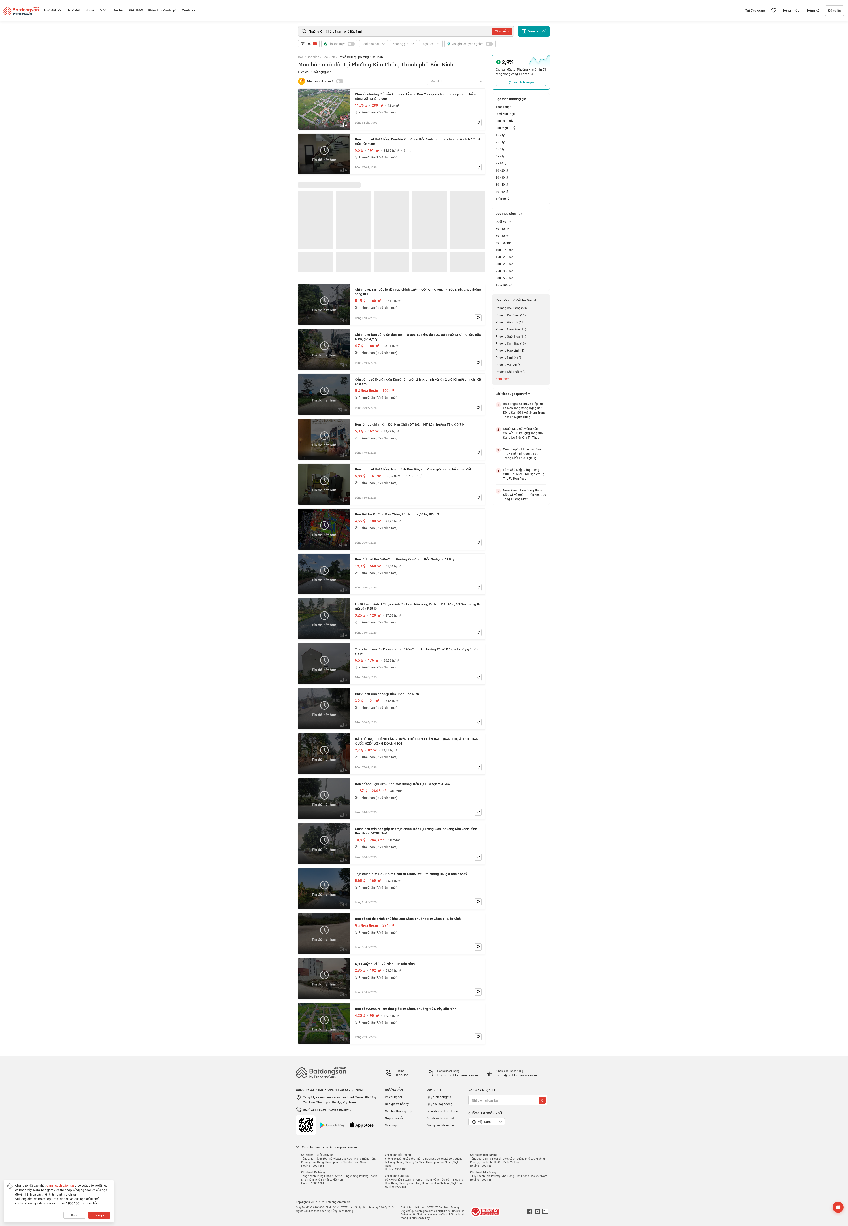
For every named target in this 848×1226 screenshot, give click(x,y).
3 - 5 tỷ (500, 149)
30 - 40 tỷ (502, 184)
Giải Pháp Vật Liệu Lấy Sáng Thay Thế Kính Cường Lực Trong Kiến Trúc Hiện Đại (523, 453)
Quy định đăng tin (439, 1097)
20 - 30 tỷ (502, 177)
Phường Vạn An (509, 364)
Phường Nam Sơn (511, 329)
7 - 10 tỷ (501, 163)
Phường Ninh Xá (509, 357)
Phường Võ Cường (511, 308)
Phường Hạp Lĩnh (510, 350)
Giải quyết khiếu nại (440, 1125)
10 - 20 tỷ (502, 170)
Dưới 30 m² (503, 221)
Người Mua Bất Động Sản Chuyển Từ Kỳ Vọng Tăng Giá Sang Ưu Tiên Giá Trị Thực (523, 432)
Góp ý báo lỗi (394, 1118)
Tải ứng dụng (755, 11)
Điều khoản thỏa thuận (442, 1111)
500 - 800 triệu (505, 121)
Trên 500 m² (504, 285)
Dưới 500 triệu (505, 114)
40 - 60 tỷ (502, 191)
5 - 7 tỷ (500, 156)
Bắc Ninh (313, 57)
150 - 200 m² (504, 257)
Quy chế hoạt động (439, 1104)
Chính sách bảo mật (440, 1118)
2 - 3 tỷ (500, 142)
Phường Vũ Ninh (510, 322)
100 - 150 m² (504, 250)
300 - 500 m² (504, 278)
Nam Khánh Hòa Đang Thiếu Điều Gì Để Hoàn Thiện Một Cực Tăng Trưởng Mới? (524, 494)
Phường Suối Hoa (511, 336)
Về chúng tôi (393, 1097)
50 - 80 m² (502, 236)
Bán (301, 57)
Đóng (74, 1215)
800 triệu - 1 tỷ (505, 128)
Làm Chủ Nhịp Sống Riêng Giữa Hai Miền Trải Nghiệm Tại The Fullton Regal (524, 474)
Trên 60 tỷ (502, 198)
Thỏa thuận (503, 107)
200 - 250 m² (504, 264)
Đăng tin (834, 11)
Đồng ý (99, 1215)
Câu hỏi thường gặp (398, 1111)
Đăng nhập (791, 11)
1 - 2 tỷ (500, 135)
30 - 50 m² (502, 228)
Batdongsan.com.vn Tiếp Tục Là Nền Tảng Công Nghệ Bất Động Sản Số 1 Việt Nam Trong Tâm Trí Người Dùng (524, 410)
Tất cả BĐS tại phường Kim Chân (360, 57)
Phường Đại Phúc (511, 315)
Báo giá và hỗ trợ (396, 1104)
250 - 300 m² (504, 271)
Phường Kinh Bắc (511, 343)
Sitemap (391, 1125)
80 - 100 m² (503, 243)
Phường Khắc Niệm (511, 372)
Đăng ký (813, 11)
